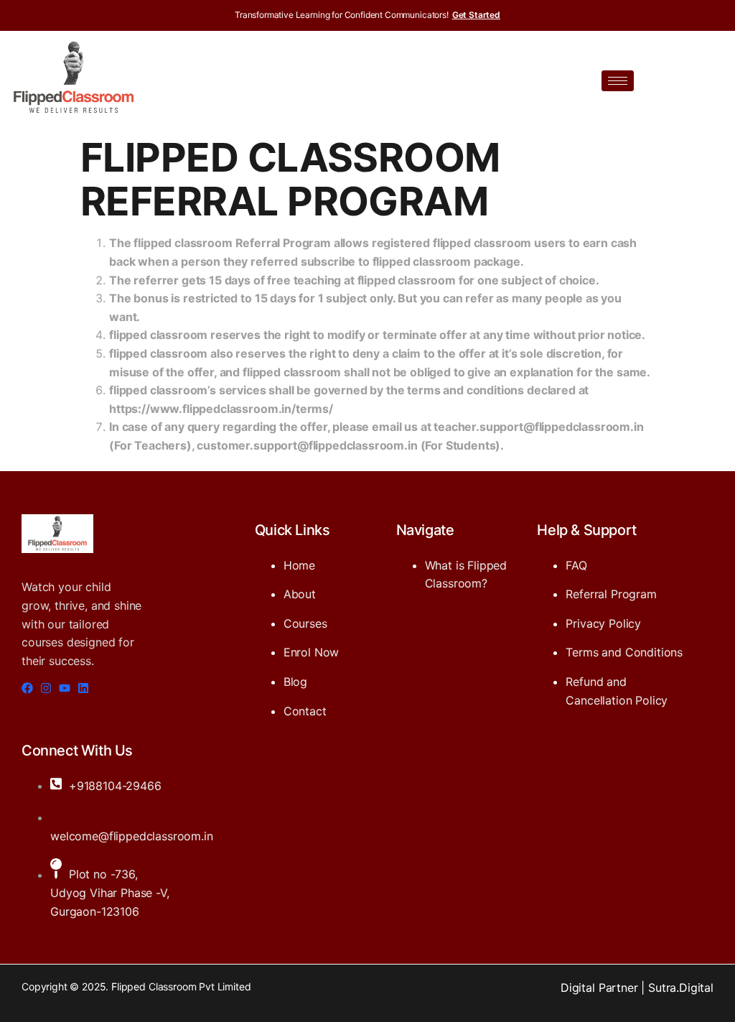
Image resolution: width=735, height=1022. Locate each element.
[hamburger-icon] (617, 80)
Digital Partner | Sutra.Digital (637, 987)
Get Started (476, 14)
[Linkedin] (83, 688)
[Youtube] (64, 688)
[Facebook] (27, 688)
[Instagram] (46, 688)
